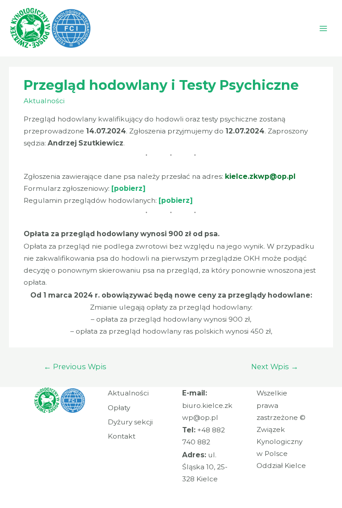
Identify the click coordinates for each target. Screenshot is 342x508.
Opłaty (119, 407)
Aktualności (44, 101)
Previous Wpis (75, 366)
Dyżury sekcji (130, 422)
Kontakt (121, 436)
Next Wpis (274, 366)
